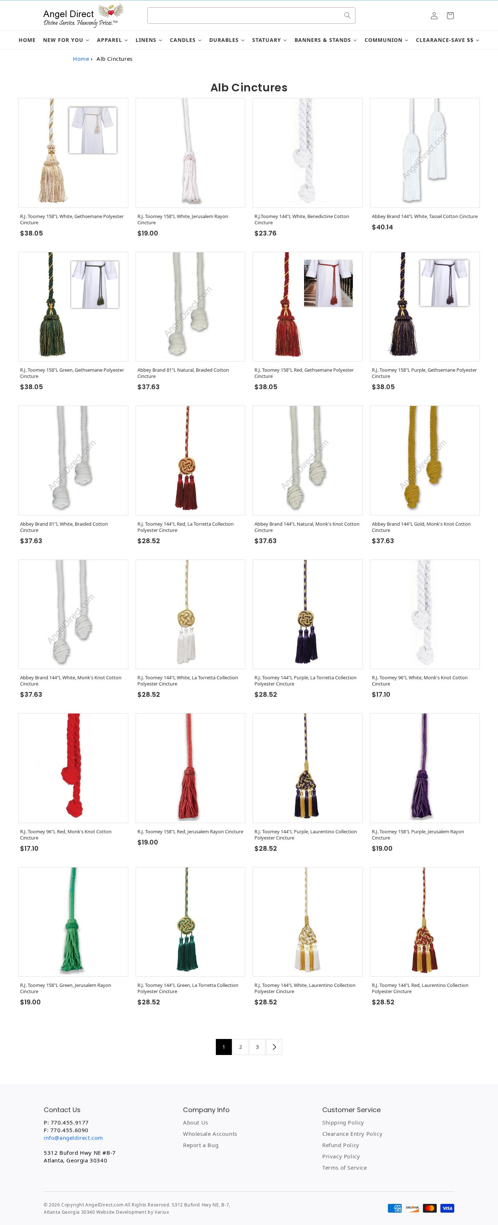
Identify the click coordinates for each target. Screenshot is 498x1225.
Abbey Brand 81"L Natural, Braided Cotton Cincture (183, 373)
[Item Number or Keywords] (347, 15)
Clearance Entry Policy (352, 1133)
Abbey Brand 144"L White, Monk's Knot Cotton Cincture (70, 681)
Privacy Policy (341, 1156)
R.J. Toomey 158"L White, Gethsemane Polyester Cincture (72, 219)
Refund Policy (340, 1145)
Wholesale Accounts (210, 1133)
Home (81, 58)
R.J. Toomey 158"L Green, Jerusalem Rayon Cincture (65, 988)
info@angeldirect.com (73, 1137)
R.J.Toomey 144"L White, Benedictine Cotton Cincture (301, 219)
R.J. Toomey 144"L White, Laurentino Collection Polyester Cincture (304, 988)
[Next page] (274, 1047)
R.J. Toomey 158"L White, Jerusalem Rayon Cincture (182, 219)
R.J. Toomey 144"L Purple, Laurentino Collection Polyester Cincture (305, 835)
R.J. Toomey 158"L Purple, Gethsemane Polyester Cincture (424, 373)
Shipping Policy (343, 1122)
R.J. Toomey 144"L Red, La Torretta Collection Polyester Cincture (185, 527)
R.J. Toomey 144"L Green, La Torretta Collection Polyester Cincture (187, 988)
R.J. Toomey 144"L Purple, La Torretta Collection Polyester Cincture (305, 681)
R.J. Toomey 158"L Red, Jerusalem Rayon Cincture (190, 832)
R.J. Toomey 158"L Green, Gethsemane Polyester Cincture (72, 373)
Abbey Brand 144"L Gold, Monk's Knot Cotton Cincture (421, 527)
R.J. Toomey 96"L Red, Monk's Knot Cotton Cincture (66, 835)
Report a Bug (200, 1145)
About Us (195, 1122)
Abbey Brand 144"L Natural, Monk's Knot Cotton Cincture (306, 527)
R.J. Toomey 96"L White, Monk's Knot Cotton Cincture (420, 681)
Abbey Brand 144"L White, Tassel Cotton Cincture (425, 216)
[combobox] (251, 15)
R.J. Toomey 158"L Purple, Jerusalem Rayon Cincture (418, 835)
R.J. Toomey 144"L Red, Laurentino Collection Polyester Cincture (420, 988)
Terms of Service (344, 1167)
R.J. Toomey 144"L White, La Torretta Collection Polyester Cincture (187, 681)
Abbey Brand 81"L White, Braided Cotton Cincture (64, 527)
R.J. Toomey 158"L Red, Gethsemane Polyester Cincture (304, 373)
